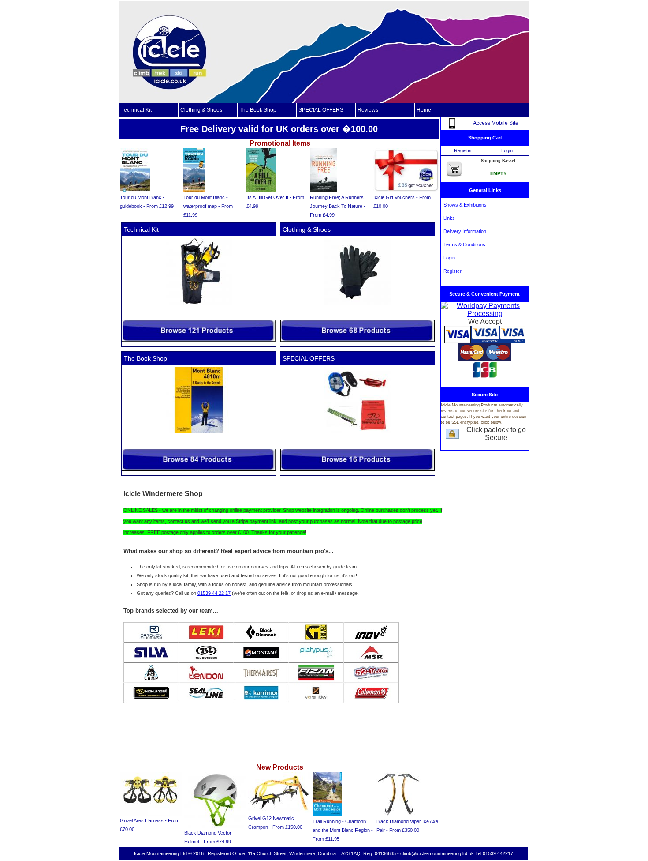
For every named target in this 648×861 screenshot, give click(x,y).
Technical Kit (136, 110)
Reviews (368, 110)
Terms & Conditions (463, 244)
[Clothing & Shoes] (357, 340)
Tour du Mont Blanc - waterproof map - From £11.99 (208, 206)
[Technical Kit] (199, 340)
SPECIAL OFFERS (320, 110)
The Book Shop (257, 110)
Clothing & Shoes (201, 110)
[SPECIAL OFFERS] (357, 469)
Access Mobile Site (495, 123)
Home (424, 110)
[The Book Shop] (199, 469)
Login (507, 150)
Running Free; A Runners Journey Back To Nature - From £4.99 (337, 206)
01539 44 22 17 (214, 593)
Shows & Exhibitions (464, 204)
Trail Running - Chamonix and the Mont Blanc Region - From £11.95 (343, 830)
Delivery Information (463, 231)
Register (463, 150)
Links (448, 218)
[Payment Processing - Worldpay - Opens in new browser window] (485, 313)
